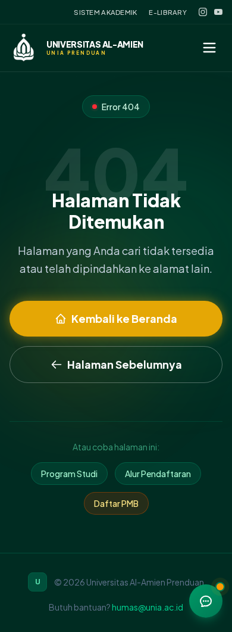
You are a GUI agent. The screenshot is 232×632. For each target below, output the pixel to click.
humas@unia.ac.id (147, 607)
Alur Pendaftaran (158, 473)
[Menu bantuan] (205, 601)
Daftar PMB (116, 503)
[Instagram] (203, 12)
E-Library (168, 12)
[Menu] (209, 48)
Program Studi (69, 473)
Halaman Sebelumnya (124, 364)
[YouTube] (218, 12)
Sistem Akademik (105, 12)
